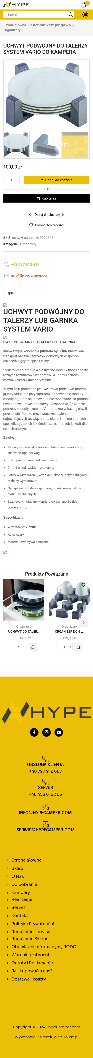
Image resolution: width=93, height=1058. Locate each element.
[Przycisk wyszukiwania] (70, 14)
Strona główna (14, 25)
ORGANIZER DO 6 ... (69, 632)
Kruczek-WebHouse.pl (58, 1037)
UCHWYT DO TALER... (24, 632)
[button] (9, 95)
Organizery (12, 30)
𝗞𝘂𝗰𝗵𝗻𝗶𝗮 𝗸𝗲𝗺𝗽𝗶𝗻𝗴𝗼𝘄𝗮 (50, 25)
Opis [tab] (10, 293)
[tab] (10, 293)
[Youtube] (59, 732)
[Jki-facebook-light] (34, 732)
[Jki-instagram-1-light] (46, 732)
